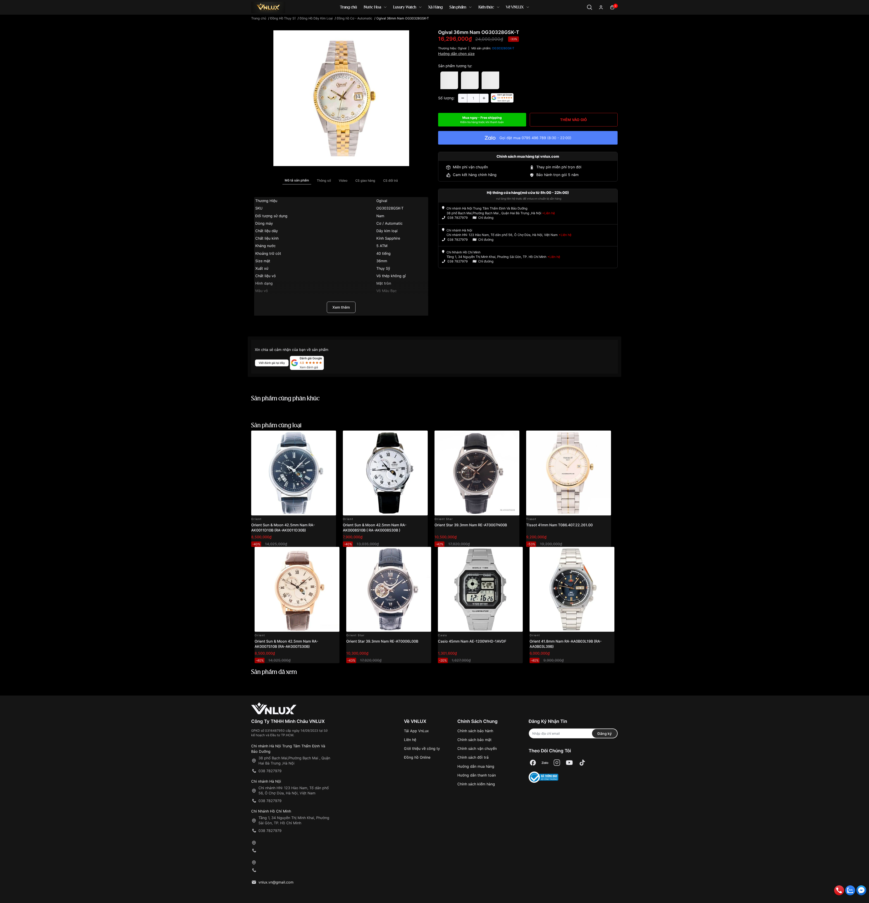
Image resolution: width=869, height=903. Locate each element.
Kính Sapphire (388, 238)
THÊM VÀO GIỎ (573, 119)
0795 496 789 (534, 138)
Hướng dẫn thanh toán (476, 775)
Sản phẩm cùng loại (276, 425)
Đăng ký (604, 733)
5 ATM (381, 245)
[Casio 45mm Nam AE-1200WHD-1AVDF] (480, 589)
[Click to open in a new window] (341, 98)
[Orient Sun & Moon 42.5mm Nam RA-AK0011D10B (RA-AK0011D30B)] (293, 473)
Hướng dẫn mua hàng (475, 766)
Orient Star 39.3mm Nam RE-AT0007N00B (470, 525)
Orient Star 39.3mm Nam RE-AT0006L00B (382, 641)
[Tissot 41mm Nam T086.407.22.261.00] (568, 473)
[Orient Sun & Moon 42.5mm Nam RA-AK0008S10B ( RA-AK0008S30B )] (385, 473)
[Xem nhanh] (330, 436)
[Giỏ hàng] (612, 7)
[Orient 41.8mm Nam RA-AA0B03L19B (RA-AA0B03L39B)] (572, 589)
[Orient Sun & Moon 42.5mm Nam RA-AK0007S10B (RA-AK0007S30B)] (297, 589)
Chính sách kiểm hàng (476, 784)
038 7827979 (457, 217)
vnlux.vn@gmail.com (276, 882)
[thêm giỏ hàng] (320, 436)
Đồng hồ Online (417, 757)
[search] (500, 22)
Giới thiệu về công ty (422, 748)
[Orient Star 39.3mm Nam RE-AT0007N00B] (476, 473)
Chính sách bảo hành (475, 731)
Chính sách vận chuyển (477, 748)
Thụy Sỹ (383, 268)
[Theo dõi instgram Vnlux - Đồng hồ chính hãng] (557, 763)
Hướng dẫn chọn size (456, 53)
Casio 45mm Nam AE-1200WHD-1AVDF (472, 641)
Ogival (381, 200)
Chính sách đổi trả (473, 757)
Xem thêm (341, 307)
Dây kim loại (387, 231)
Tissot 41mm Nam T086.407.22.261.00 (559, 525)
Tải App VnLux (416, 731)
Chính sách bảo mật (474, 739)
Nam (380, 216)
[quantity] (462, 98)
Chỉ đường (486, 217)
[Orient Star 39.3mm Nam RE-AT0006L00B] (388, 589)
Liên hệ (410, 739)
